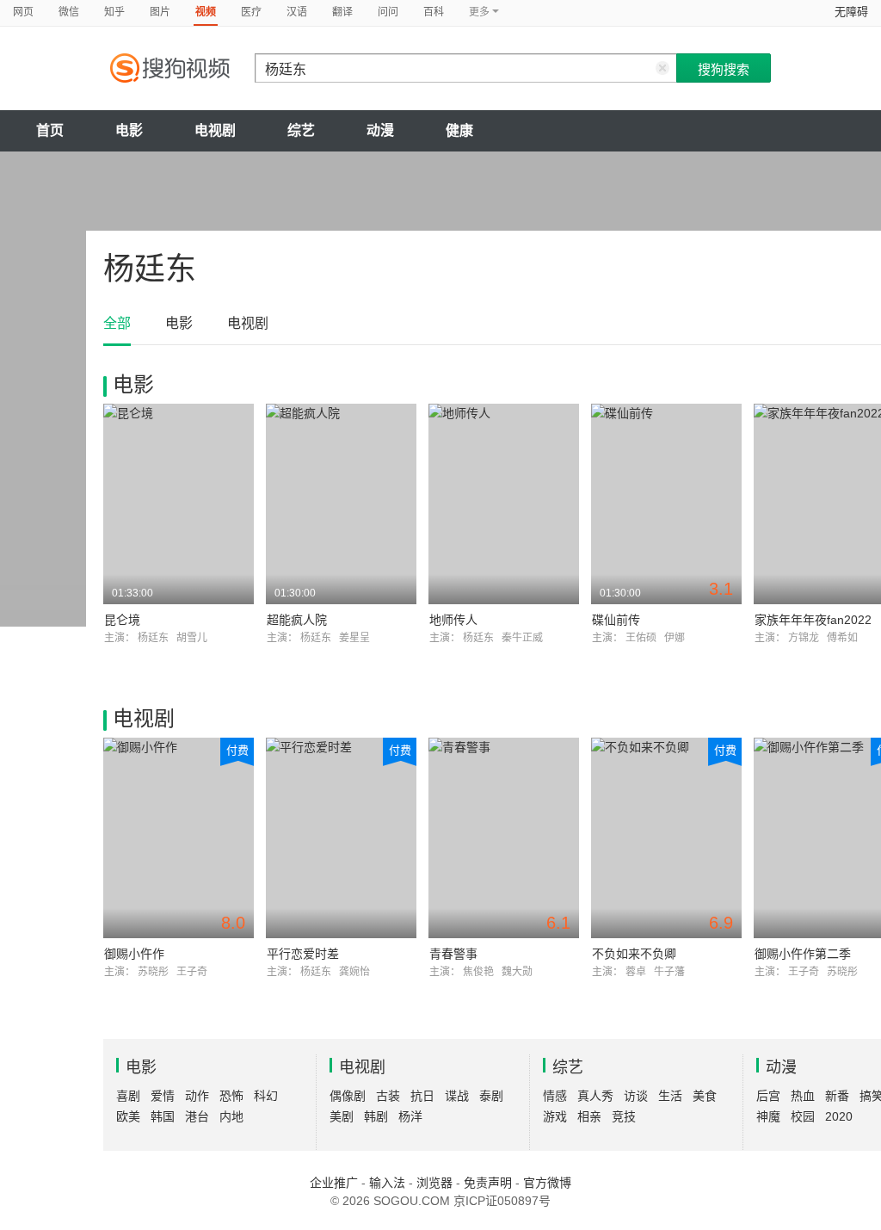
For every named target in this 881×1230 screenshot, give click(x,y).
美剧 (342, 1116)
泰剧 (491, 1096)
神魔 (768, 1116)
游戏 (555, 1116)
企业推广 (334, 1183)
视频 (205, 12)
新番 (837, 1096)
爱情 (163, 1096)
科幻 (266, 1096)
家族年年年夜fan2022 (813, 620)
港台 (197, 1116)
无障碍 (851, 11)
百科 (433, 12)
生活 (670, 1096)
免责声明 (488, 1183)
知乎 (114, 12)
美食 (705, 1096)
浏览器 (434, 1183)
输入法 (387, 1183)
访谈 (636, 1096)
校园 (803, 1116)
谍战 (457, 1096)
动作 (197, 1096)
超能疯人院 (297, 620)
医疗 (251, 12)
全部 (117, 323)
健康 (459, 130)
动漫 (380, 130)
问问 (388, 12)
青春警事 (453, 954)
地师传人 (453, 620)
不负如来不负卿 (634, 954)
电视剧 (215, 130)
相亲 (589, 1116)
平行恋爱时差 (303, 954)
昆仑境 (122, 620)
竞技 (624, 1116)
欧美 (128, 1116)
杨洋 (410, 1116)
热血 (803, 1096)
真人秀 (595, 1096)
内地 (231, 1116)
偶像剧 (348, 1096)
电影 (129, 130)
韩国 (163, 1116)
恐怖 (231, 1096)
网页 (23, 12)
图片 (160, 12)
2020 (839, 1116)
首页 (50, 130)
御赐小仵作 (134, 954)
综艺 (301, 130)
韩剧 (376, 1116)
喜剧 (128, 1096)
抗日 (422, 1096)
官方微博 (547, 1183)
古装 (388, 1096)
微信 (69, 12)
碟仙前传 (616, 620)
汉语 (296, 12)
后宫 (768, 1096)
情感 (555, 1096)
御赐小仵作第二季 (803, 954)
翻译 (342, 12)
